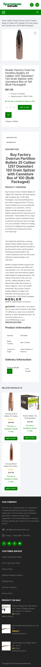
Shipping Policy (7, 581)
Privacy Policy (7, 593)
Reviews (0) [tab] (11, 142)
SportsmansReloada (22, 200)
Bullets (10, 21)
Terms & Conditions (9, 587)
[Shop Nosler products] (13, 299)
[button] (35, 33)
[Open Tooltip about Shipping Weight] (9, 371)
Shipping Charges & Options (12, 575)
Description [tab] (11, 137)
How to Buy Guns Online (11, 563)
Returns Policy (7, 569)
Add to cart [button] (11, 438)
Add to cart (25, 107)
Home (4, 21)
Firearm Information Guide (11, 557)
